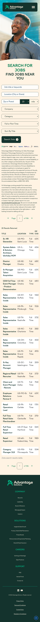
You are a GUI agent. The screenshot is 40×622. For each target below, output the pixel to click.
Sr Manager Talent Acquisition (8, 273)
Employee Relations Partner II (7, 396)
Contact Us (20, 580)
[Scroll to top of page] (36, 618)
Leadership (20, 502)
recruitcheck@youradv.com (11, 203)
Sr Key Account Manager (7, 365)
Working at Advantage (20, 555)
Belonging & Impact (20, 510)
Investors (20, 514)
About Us (20, 498)
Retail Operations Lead (8, 407)
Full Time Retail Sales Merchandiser (9, 419)
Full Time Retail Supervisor (7, 430)
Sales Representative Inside (9, 298)
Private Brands (20, 535)
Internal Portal (20, 576)
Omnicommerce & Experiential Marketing (20, 539)
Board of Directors (20, 506)
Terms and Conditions (20, 605)
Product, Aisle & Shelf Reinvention (20, 530)
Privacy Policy (20, 601)
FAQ (20, 572)
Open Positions (20, 560)
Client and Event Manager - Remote (9, 385)
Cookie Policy (20, 609)
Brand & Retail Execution (20, 543)
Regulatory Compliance (20, 614)
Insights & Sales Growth (20, 526)
